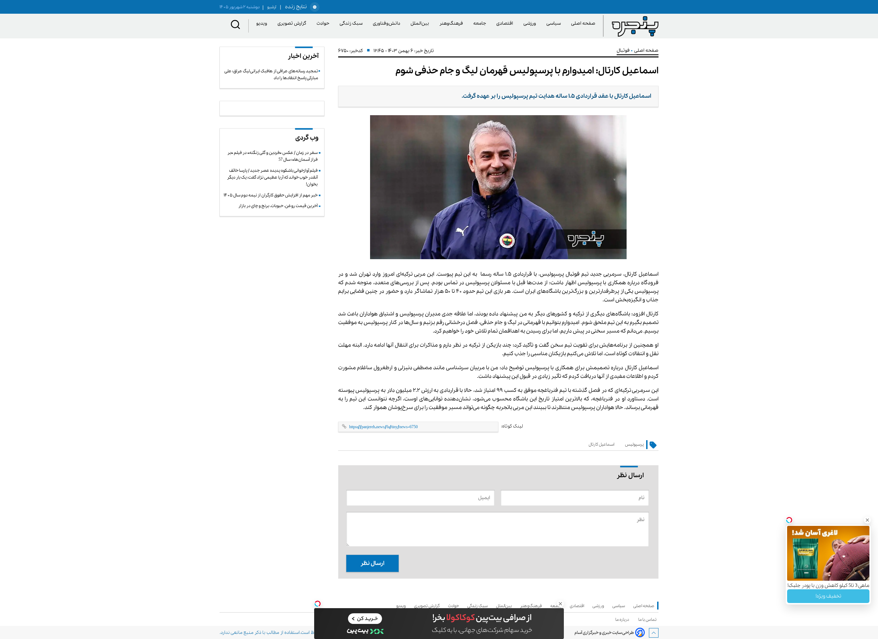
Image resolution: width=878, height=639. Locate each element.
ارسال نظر (372, 563)
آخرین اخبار (303, 56)
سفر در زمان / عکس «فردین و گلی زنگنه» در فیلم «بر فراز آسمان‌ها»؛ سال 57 (272, 156)
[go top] (653, 633)
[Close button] (867, 520)
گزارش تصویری (293, 23)
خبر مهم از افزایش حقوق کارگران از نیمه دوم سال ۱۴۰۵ (271, 195)
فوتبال (624, 50)
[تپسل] (317, 603)
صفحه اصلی (583, 23)
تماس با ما (648, 620)
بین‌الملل (421, 23)
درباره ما (623, 620)
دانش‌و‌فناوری (388, 23)
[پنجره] (635, 26)
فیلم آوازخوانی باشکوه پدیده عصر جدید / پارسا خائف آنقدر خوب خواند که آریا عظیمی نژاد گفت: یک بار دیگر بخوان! (272, 178)
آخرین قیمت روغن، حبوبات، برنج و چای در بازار (278, 206)
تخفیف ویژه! (828, 596)
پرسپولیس (634, 444)
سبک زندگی (352, 23)
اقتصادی (505, 23)
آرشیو (269, 7)
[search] (235, 26)
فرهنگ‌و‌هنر (452, 23)
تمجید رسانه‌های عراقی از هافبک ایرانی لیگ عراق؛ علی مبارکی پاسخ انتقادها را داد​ (271, 74)
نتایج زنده (294, 7)
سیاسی (554, 23)
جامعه (480, 23)
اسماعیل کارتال (601, 444)
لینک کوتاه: (512, 426)
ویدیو (263, 23)
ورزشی (530, 23)
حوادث (324, 23)
